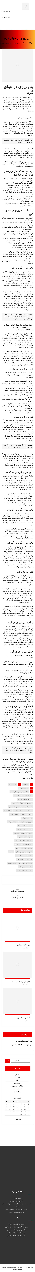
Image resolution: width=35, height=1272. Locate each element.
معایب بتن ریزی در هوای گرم (25, 863)
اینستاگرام (16, 1250)
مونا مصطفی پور (12, 863)
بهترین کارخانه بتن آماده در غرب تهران (23, 833)
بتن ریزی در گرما (14, 814)
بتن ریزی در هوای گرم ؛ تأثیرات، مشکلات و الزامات (20, 822)
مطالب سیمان (17, 1089)
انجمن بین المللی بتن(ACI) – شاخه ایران (16, 1227)
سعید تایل (11, 851)
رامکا (24, 778)
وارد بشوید (14, 1044)
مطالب (17, 1080)
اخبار (27, 1021)
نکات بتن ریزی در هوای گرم (25, 866)
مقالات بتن (17, 1091)
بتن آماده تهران (17, 810)
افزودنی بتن (14, 714)
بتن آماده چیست (7, 810)
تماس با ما (16, 1247)
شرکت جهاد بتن (6, 1267)
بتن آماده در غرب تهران (26, 814)
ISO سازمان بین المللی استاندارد (16, 1230)
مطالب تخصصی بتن (23, 788)
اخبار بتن (26, 948)
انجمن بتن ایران (16, 1198)
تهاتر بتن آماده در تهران (26, 844)
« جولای (18, 1119)
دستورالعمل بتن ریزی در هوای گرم (24, 851)
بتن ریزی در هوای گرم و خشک (25, 825)
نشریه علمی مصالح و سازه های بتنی (16, 1209)
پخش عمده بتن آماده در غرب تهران (24, 840)
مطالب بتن (25, 984)
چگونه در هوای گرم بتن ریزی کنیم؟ (24, 848)
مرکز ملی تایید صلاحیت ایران (16, 1235)
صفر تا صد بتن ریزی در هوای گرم (24, 855)
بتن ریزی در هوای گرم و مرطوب (24, 829)
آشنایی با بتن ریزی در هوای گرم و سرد (19, 792)
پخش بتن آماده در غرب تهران (25, 837)
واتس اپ (16, 1253)
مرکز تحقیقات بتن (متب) (16, 1212)
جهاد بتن (16, 844)
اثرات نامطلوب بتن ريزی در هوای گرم (23, 795)
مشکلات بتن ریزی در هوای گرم (24, 859)
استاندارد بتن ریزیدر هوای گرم (25, 799)
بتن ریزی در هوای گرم (27, 818)
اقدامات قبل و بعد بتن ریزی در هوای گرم (22, 807)
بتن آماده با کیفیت (28, 810)
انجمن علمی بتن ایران (16, 1201)
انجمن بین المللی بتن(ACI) (16, 1224)
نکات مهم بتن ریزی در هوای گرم (24, 870)
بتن (10, 807)
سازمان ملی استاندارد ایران (16, 1232)
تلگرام (16, 1256)
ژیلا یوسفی (25, 784)
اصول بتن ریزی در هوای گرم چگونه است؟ (22, 803)
